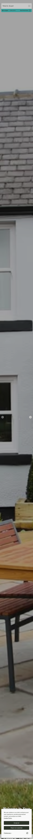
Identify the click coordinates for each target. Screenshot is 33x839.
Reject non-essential (16, 828)
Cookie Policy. (8, 818)
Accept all (16, 823)
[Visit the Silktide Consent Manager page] (27, 833)
